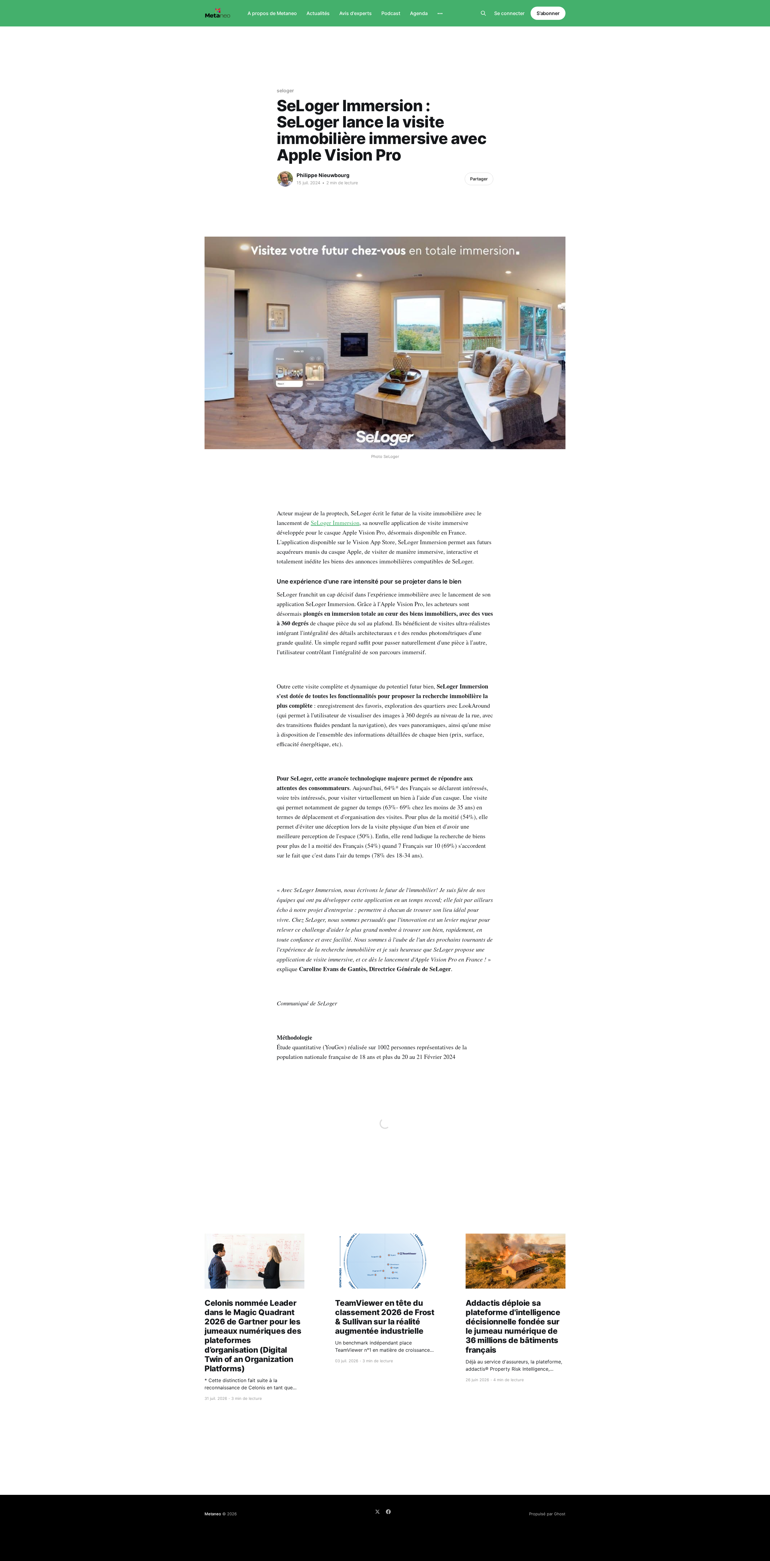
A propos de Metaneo (272, 13)
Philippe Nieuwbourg (323, 175)
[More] (440, 13)
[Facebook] (388, 1511)
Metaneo (213, 1513)
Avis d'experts (355, 13)
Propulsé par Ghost (547, 1513)
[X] (377, 1511)
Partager (479, 178)
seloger (285, 90)
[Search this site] (483, 13)
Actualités (318, 13)
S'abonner (548, 13)
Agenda (419, 13)
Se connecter (509, 13)
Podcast (390, 13)
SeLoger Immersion (335, 523)
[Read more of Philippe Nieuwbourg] (285, 178)
